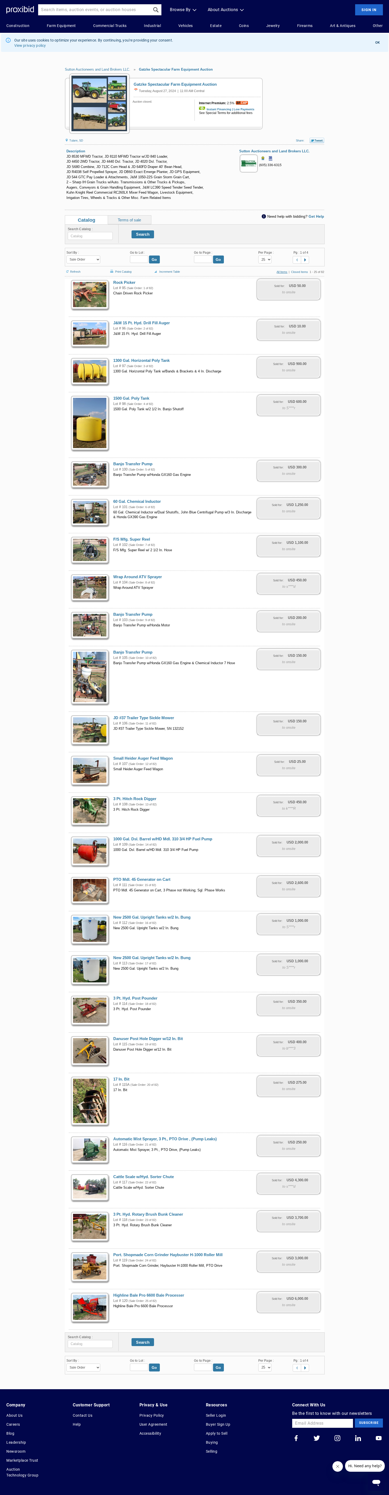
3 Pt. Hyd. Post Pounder (135, 998)
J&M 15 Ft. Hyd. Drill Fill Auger (141, 323)
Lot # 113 (120, 963)
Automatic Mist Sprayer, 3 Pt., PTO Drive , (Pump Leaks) (165, 1139)
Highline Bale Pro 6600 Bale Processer (148, 1295)
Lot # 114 (120, 1004)
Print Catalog (123, 270)
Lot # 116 (120, 1144)
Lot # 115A (121, 1085)
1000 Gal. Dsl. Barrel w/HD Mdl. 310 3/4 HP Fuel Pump (162, 839)
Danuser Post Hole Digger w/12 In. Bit (148, 1039)
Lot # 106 (120, 723)
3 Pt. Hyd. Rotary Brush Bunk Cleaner (148, 1214)
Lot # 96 (119, 328)
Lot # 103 (120, 620)
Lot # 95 (119, 288)
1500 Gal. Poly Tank (131, 398)
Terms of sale (129, 220)
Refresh (75, 271)
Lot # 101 (120, 507)
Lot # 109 (120, 844)
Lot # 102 (120, 545)
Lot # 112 (120, 923)
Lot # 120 (120, 1301)
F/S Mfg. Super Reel (131, 539)
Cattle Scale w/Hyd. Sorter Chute (143, 1177)
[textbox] (90, 236)
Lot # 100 (120, 469)
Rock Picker (124, 282)
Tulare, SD (76, 140)
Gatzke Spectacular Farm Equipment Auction (176, 69)
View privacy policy (30, 45)
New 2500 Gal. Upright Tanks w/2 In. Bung (152, 917)
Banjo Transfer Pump (132, 464)
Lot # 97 (119, 366)
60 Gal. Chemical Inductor (137, 501)
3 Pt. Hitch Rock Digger (134, 799)
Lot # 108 (120, 804)
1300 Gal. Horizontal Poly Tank (141, 360)
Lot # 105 (120, 658)
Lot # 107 (120, 764)
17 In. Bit (121, 1079)
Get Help (316, 216)
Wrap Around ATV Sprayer (137, 577)
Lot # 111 (120, 885)
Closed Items (299, 272)
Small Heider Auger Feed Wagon (143, 758)
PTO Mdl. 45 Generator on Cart (141, 879)
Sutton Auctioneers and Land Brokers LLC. (97, 69)
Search (143, 234)
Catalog (86, 220)
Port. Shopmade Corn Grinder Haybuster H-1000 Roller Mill (168, 1255)
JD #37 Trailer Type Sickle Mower (143, 718)
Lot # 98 (119, 404)
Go (154, 259)
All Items (282, 272)
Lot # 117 (120, 1182)
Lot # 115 (120, 1044)
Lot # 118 (120, 1220)
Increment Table (169, 271)
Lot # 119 (120, 1260)
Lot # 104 (120, 582)
